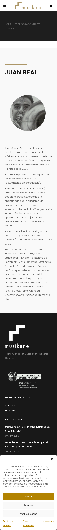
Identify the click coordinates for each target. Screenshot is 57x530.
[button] (52, 458)
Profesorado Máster (27, 24)
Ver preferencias (28, 514)
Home (8, 24)
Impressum (48, 521)
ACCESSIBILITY (12, 410)
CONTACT (10, 405)
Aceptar (29, 496)
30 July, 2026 (12, 435)
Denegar (28, 505)
